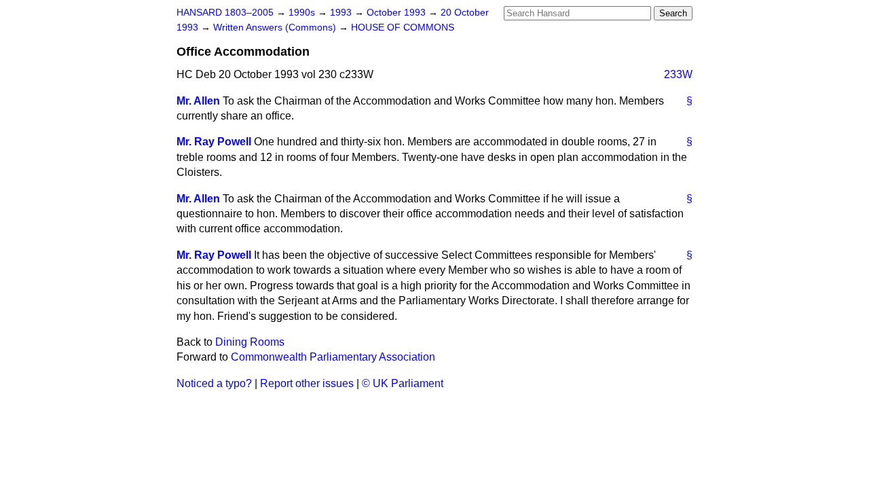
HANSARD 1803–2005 (225, 12)
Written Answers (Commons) (276, 27)
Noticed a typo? (214, 383)
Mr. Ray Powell (214, 141)
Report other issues (307, 383)
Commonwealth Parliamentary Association (333, 357)
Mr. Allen (198, 101)
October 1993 (397, 12)
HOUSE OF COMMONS (402, 27)
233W (678, 74)
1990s (303, 12)
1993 (342, 12)
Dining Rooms (249, 342)
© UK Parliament (402, 383)
